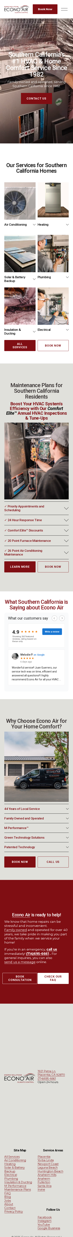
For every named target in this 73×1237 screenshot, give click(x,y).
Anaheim (44, 1178)
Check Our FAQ (53, 978)
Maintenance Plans (17, 1189)
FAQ (7, 1193)
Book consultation (19, 978)
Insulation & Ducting (18, 1182)
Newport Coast (48, 1164)
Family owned (15, 930)
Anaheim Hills (47, 1175)
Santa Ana (44, 1186)
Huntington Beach (50, 1171)
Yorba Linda (46, 1160)
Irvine (41, 1189)
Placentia (44, 1156)
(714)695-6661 (47, 1078)
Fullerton (44, 1182)
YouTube (44, 1224)
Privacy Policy (13, 1211)
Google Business (49, 1228)
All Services (20, 345)
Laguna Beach (48, 1167)
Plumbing (11, 1178)
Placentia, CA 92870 (51, 1074)
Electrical (10, 1175)
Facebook (45, 1217)
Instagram (44, 1221)
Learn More (20, 566)
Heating (9, 1164)
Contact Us (36, 98)
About (8, 1204)
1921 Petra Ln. (47, 1071)
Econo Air (21, 915)
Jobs (7, 1200)
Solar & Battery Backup (14, 1169)
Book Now (45, 9)
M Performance (15, 1186)
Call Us (53, 862)
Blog (7, 1197)
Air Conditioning (15, 1160)
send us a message (19, 962)
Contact (9, 1208)
